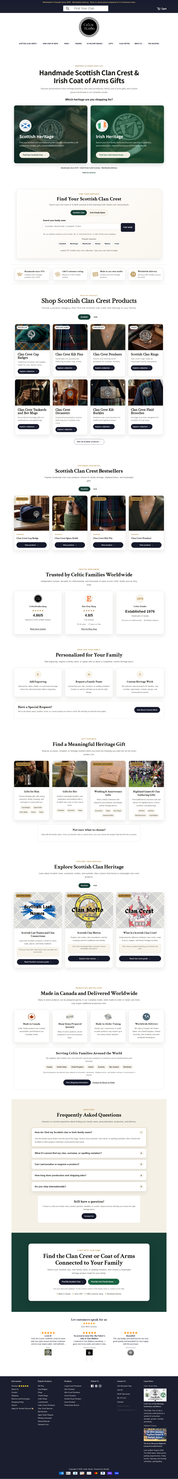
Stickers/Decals (44, 1421)
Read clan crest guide (140, 959)
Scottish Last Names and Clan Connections (37, 934)
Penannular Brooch (71, 1405)
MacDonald (86, 244)
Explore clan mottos (89, 959)
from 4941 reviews (89, 1327)
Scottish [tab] (84, 317)
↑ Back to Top (167, 1473)
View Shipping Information (77, 1082)
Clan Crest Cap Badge (27, 538)
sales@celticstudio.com (126, 1410)
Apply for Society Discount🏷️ (23, 1408)
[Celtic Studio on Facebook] (92, 1387)
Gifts (111, 43)
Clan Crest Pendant (141, 538)
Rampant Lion (43, 1424)
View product (31, 545)
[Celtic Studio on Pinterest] (96, 1387)
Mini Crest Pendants (72, 1392)
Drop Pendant (69, 1402)
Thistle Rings (43, 1396)
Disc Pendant (69, 1389)
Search (14, 1405)
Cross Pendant (70, 1396)
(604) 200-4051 (123, 1406)
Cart (164, 8)
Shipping (15, 1396)
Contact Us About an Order (104, 1082)
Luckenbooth (43, 1402)
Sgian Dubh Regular (45, 1415)
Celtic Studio (88, 1469)
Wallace (107, 244)
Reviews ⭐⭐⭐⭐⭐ (20, 1386)
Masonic (78, 43)
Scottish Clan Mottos (89, 933)
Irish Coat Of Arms (50, 43)
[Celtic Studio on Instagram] (100, 1387)
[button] (87, 1359)
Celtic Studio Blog (150, 1386)
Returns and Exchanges (21, 1399)
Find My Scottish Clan (72, 1282)
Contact (14, 1392)
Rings (66, 43)
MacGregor (74, 244)
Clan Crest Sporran (45, 1408)
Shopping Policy (18, 1402)
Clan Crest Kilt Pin (102, 538)
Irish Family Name (97, 213)
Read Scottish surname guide (38, 962)
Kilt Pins (41, 1386)
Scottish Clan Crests (28, 43)
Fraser (117, 244)
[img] (89, 1323)
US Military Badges (95, 43)
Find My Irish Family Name (103, 1282)
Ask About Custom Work (147, 710)
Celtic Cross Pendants (46, 1405)
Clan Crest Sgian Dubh (66, 538)
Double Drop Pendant (72, 1399)
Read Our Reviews (89, 173)
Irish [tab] (95, 317)
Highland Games (150, 1426)
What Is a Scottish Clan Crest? (140, 933)
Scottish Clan (78, 213)
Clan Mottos (124, 43)
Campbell (62, 244)
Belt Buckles (42, 1412)
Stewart (98, 244)
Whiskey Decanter (45, 1418)
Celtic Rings (42, 1399)
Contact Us (89, 1216)
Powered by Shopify (101, 1469)
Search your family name (54, 220)
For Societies (153, 43)
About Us (138, 43)
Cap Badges (42, 1389)
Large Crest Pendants (72, 1386)
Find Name (128, 227)
